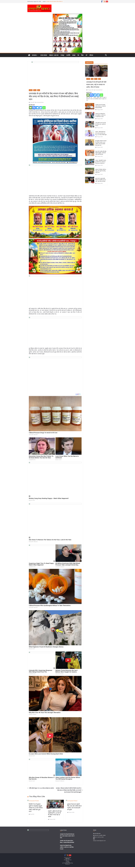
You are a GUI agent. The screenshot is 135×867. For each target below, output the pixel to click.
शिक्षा (82, 55)
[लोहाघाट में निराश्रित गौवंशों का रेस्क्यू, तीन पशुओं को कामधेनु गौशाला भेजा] (89, 172)
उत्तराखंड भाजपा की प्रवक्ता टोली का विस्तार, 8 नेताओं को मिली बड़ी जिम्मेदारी (100, 106)
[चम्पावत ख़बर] (29, 55)
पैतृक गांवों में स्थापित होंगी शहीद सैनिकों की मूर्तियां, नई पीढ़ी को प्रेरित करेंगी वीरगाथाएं (100, 153)
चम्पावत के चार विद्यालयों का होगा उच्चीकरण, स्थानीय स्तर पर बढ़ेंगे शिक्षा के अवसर (100, 115)
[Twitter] (40, 107)
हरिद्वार (99, 78)
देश (78, 55)
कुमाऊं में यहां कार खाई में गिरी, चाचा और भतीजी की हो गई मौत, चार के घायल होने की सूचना (74, 806)
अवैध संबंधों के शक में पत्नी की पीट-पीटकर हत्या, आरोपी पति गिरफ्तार (100, 124)
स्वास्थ (38, 90)
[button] (37, 55)
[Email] (30, 107)
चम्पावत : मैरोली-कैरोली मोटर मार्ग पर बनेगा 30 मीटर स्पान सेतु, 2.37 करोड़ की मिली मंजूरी (54, 2)
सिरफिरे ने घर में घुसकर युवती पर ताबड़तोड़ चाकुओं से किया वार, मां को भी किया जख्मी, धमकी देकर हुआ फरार (36, 807)
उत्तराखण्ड (34, 55)
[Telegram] (37, 107)
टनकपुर (62, 55)
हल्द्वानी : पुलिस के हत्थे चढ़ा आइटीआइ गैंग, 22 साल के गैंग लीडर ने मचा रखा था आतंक (55, 813)
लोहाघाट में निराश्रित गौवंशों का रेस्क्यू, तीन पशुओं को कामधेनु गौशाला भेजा (100, 171)
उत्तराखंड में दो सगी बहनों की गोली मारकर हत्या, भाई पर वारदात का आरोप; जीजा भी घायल (96, 84)
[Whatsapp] (44, 107)
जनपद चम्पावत (43, 55)
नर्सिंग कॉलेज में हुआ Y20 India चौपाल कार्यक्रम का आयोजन (41, 788)
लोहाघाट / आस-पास (53, 55)
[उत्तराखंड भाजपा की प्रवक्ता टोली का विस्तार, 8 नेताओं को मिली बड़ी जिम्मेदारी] (89, 107)
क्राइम (73, 55)
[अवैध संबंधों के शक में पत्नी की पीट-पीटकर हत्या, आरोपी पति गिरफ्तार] (89, 125)
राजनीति (68, 55)
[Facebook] (33, 107)
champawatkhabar (40, 102)
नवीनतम (91, 55)
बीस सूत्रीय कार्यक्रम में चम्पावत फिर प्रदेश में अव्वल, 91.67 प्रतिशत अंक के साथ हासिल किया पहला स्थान (100, 143)
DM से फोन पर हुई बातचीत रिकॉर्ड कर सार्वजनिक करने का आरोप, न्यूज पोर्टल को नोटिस (100, 180)
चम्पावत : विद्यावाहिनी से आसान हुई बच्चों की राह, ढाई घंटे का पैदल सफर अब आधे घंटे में (100, 162)
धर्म (86, 55)
